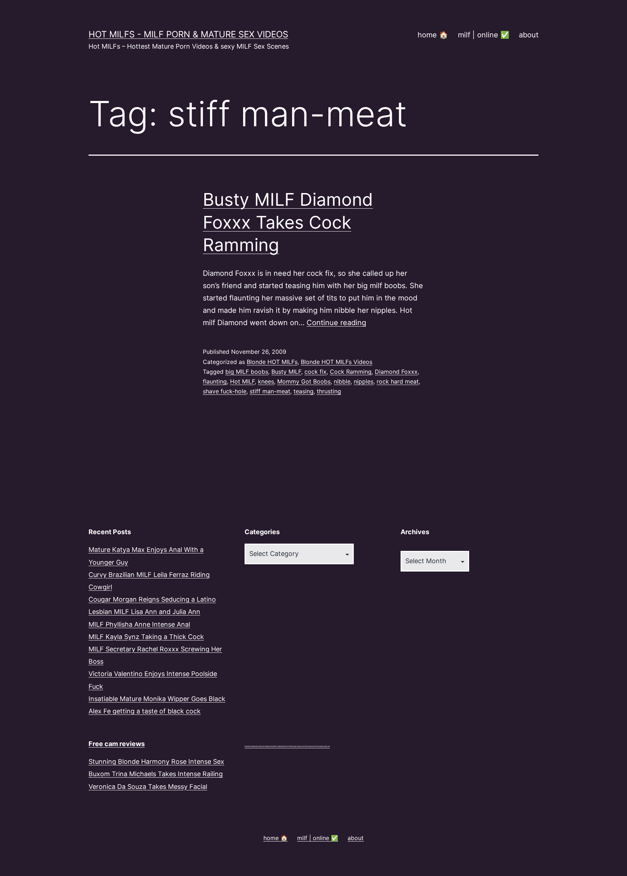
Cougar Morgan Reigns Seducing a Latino (152, 599)
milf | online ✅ (483, 34)
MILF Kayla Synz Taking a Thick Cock (146, 636)
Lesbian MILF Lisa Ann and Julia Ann (144, 611)
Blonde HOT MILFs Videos (336, 361)
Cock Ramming (351, 371)
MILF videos (278, 746)
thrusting (329, 391)
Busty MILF (286, 371)
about (528, 34)
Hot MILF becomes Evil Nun (310, 746)
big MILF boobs (246, 371)
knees (266, 381)
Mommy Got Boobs (304, 381)
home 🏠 (433, 34)
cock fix (315, 371)
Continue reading (336, 322)
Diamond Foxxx (396, 371)
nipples (363, 381)
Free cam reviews (117, 744)
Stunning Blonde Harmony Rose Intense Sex (156, 761)
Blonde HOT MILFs (272, 361)
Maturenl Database (250, 746)
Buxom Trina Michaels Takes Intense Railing (156, 774)
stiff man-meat (270, 391)
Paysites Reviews (296, 746)
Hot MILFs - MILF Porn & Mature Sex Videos (188, 34)
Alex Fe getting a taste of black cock (145, 711)
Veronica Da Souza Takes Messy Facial (148, 786)
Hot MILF (242, 381)
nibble (342, 381)
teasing (304, 391)
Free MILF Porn (286, 746)
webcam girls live (324, 746)
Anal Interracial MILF (267, 746)
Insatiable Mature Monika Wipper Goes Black (157, 699)
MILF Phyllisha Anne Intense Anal (139, 624)
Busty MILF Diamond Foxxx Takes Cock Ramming (288, 222)
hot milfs (258, 746)
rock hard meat (398, 381)
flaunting (215, 381)
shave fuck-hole (224, 391)
